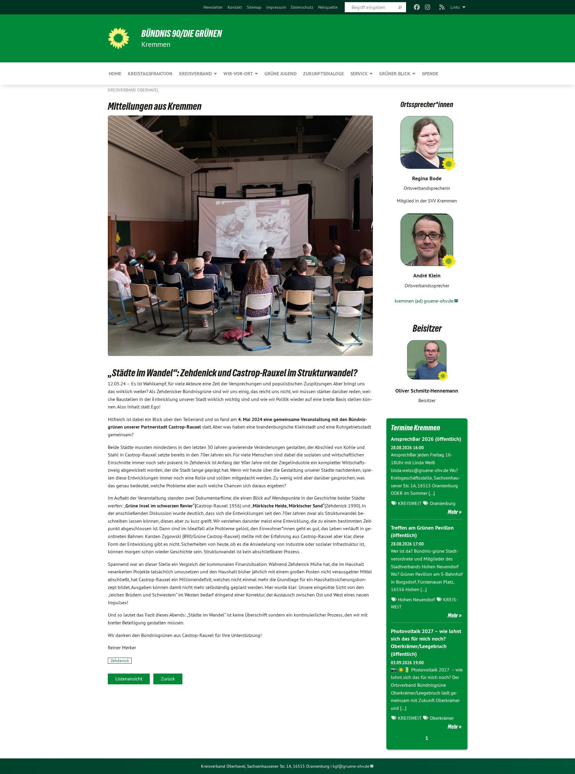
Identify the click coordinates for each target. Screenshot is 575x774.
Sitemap (254, 7)
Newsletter (213, 7)
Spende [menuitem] (430, 73)
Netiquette (328, 7)
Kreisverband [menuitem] (195, 73)
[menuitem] (213, 7)
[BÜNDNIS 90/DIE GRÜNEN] (118, 38)
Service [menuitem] (358, 73)
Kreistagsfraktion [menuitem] (150, 73)
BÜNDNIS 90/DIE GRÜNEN (181, 33)
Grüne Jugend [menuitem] (280, 73)
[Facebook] (416, 7)
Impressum (276, 7)
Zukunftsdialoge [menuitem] (323, 73)
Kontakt (235, 7)
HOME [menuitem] (115, 73)
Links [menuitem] (455, 7)
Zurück (168, 679)
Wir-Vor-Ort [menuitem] (238, 73)
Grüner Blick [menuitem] (394, 73)
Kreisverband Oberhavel (133, 90)
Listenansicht (128, 679)
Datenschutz (302, 7)
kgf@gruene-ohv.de (351, 766)
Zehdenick (120, 660)
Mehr (453, 512)
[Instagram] (428, 7)
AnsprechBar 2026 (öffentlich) (426, 438)
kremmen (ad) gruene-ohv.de (424, 301)
